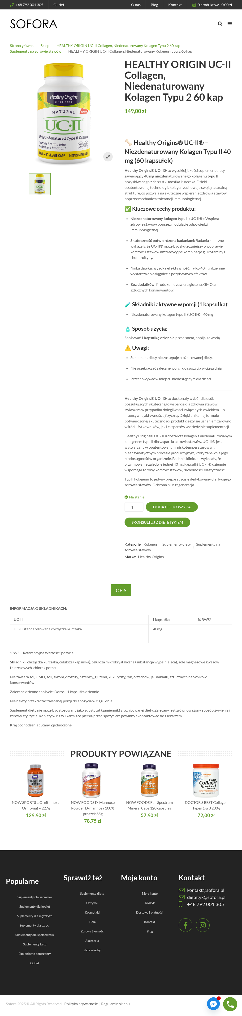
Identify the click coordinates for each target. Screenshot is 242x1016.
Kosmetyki (92, 912)
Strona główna (22, 45)
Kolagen (150, 544)
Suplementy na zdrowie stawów (35, 51)
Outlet (58, 4)
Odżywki (92, 903)
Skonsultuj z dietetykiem (157, 522)
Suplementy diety (176, 544)
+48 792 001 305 (29, 4)
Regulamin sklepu (115, 1003)
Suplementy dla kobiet (34, 906)
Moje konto (150, 893)
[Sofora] (33, 24)
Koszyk (150, 903)
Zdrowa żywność (92, 931)
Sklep (45, 45)
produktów (215, 4)
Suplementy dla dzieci (35, 925)
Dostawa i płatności (149, 912)
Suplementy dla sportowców (34, 935)
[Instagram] (203, 925)
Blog (154, 4)
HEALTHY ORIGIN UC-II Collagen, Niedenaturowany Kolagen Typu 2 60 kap (118, 45)
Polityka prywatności (81, 1003)
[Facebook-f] (185, 925)
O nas (136, 4)
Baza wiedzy (92, 950)
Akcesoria (92, 941)
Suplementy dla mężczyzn (34, 916)
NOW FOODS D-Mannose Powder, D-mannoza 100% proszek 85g (93, 808)
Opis (121, 590)
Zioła (92, 922)
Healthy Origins (151, 556)
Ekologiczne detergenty (35, 954)
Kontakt (175, 4)
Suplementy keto (34, 944)
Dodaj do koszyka (172, 507)
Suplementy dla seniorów (34, 897)
